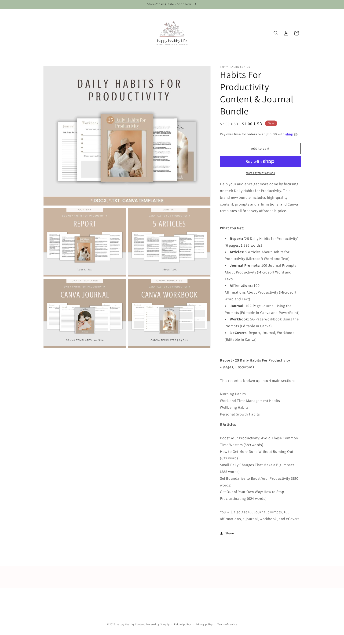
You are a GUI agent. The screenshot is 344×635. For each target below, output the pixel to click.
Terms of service (227, 624)
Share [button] (229, 533)
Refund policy (182, 624)
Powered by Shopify (158, 624)
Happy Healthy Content (131, 624)
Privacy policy (204, 624)
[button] (276, 33)
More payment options (260, 172)
